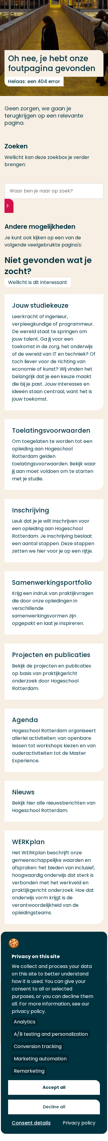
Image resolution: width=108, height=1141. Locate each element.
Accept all (54, 1087)
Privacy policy (79, 1122)
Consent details (31, 1122)
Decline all (54, 1107)
